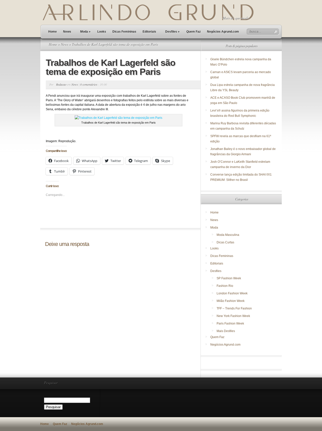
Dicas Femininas (124, 31)
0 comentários (88, 84)
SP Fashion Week (229, 278)
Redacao (61, 84)
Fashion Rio (225, 286)
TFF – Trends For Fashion (234, 308)
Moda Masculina (228, 235)
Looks (101, 31)
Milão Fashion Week (231, 301)
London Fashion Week (232, 293)
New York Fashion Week (233, 316)
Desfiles (172, 31)
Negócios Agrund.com (223, 31)
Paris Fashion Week (230, 323)
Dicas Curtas (225, 242)
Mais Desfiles (226, 331)
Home (52, 31)
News (67, 31)
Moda (85, 31)
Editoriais (149, 31)
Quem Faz (193, 31)
